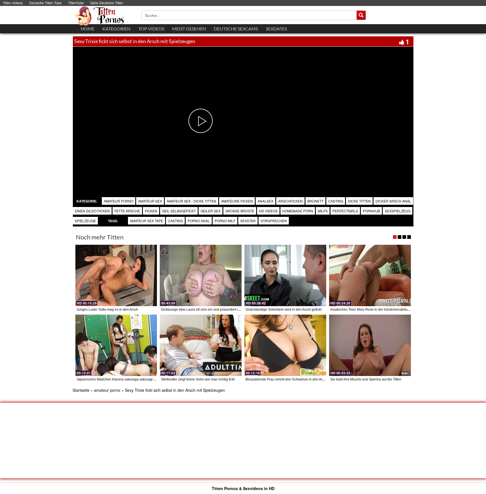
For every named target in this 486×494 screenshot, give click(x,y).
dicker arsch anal (393, 201)
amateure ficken (237, 201)
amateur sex (150, 201)
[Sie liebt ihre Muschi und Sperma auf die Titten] (370, 345)
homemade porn (297, 210)
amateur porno (118, 201)
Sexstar (248, 220)
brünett (315, 201)
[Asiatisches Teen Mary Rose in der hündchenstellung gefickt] (370, 275)
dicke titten (359, 201)
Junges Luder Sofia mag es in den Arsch (107, 309)
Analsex (265, 201)
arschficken (290, 201)
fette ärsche (127, 210)
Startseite (81, 390)
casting (335, 201)
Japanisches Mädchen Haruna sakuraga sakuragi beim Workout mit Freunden (136, 379)
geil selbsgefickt (179, 210)
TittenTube (76, 2)
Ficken (151, 210)
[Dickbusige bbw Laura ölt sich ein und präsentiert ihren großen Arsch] (201, 275)
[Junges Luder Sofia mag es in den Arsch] (116, 275)
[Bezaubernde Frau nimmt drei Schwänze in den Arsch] (285, 345)
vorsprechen (273, 220)
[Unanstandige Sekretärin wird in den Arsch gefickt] (285, 275)
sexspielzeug (397, 210)
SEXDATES (276, 28)
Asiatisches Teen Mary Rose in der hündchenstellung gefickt (376, 309)
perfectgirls (345, 210)
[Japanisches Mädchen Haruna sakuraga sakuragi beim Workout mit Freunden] (116, 345)
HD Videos (268, 210)
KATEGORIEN (116, 28)
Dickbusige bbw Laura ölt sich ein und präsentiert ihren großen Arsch (213, 309)
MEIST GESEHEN (189, 28)
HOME (87, 28)
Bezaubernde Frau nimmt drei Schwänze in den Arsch (287, 379)
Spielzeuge (85, 220)
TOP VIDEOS (151, 28)
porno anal (199, 220)
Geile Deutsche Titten (106, 2)
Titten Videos (13, 2)
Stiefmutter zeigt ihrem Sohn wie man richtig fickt (198, 379)
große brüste (239, 210)
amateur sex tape (146, 220)
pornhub (371, 210)
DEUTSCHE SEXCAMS (236, 28)
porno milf (225, 220)
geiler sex (210, 210)
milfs (323, 210)
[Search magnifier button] (361, 15)
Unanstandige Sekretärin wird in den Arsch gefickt (283, 309)
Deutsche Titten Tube (45, 2)
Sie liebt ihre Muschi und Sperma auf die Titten (365, 379)
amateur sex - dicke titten (191, 201)
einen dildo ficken (92, 210)
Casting (175, 220)
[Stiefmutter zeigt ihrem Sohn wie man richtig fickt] (201, 345)
